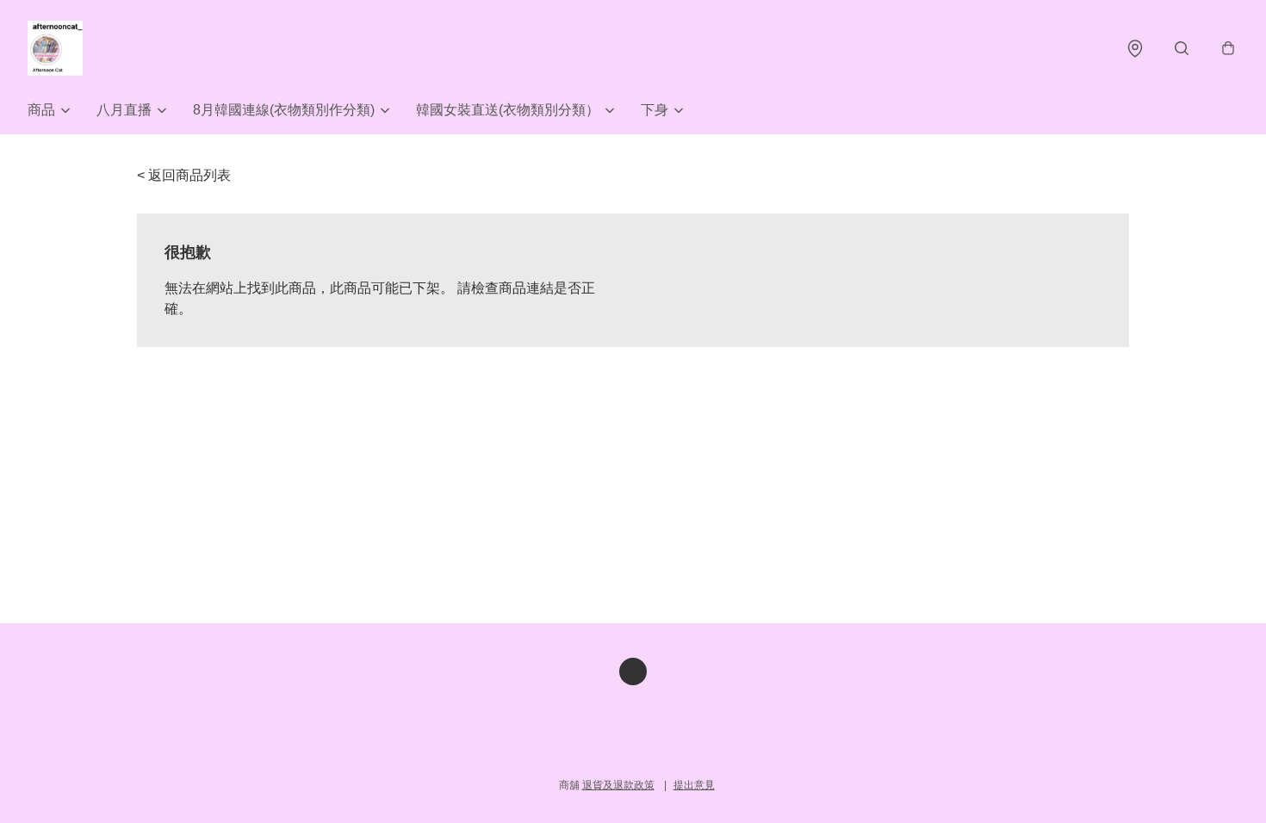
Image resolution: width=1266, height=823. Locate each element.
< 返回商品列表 (184, 175)
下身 (654, 109)
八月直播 (124, 109)
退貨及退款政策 (618, 785)
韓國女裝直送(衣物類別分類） (507, 109)
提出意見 (694, 785)
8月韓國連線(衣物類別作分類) (284, 109)
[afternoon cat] (55, 48)
